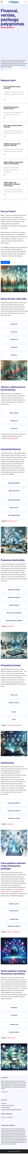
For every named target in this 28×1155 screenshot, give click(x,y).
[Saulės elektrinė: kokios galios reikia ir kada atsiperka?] (14, 169)
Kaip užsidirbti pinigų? (14, 515)
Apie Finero (3, 1103)
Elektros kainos (14, 507)
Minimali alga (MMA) (14, 483)
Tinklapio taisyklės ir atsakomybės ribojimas (11, 1109)
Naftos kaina (14, 324)
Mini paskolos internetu (14, 926)
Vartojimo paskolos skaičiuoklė (14, 620)
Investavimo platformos (14, 803)
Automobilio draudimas (14, 500)
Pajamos (14, 712)
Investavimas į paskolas (14, 810)
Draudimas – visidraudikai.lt (7, 1117)
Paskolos (8, 932)
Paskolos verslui (10, 1038)
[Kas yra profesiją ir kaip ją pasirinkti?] (14, 93)
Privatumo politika (5, 1107)
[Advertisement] (14, 43)
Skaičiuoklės (10, 626)
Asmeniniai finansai (12, 521)
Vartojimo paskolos (14, 904)
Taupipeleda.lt (16, 932)
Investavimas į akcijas (14, 818)
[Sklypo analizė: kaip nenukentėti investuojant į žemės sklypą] (14, 189)
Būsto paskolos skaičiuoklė (14, 613)
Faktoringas (14, 1007)
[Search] (25, 2)
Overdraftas (14, 1015)
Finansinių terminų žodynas (13, 725)
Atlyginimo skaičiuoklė (14, 589)
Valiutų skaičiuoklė (14, 605)
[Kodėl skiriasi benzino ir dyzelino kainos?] (14, 112)
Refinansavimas (14, 910)
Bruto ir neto (14, 695)
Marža (14, 719)
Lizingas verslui (14, 1024)
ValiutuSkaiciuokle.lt (12, 438)
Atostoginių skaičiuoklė (14, 597)
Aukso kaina (14, 347)
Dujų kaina (14, 355)
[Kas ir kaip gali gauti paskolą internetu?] (14, 131)
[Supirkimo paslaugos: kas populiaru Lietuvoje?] (14, 149)
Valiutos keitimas (14, 413)
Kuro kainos (14, 332)
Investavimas (10, 824)
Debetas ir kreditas (14, 702)
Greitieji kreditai (14, 919)
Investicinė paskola (14, 1032)
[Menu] (2, 2)
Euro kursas (14, 428)
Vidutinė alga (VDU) (14, 490)
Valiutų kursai (14, 339)
